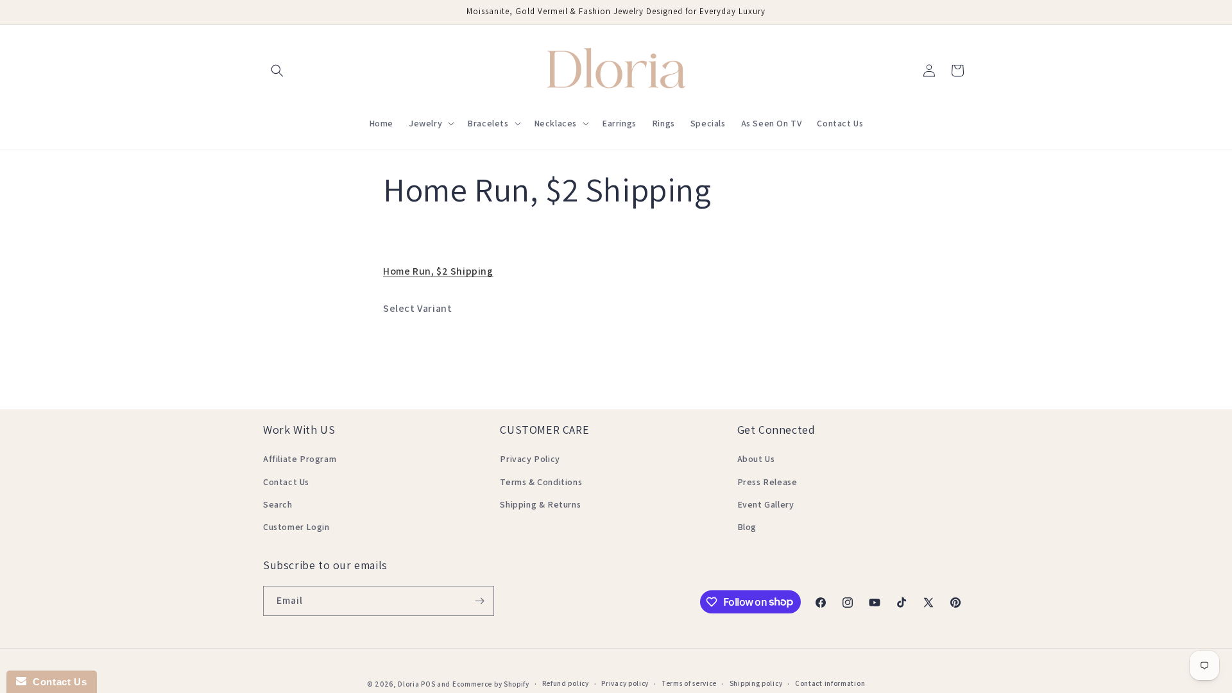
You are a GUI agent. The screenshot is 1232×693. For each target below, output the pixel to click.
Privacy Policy (530, 459)
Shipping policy (756, 683)
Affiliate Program (299, 459)
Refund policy (565, 683)
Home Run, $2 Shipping (438, 271)
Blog (747, 527)
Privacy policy (625, 683)
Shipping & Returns (540, 504)
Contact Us (286, 482)
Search (278, 504)
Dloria (408, 684)
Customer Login (296, 527)
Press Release (767, 482)
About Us (756, 459)
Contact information (830, 683)
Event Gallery (765, 504)
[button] (277, 70)
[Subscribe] (479, 601)
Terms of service (689, 683)
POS (428, 684)
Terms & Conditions (541, 482)
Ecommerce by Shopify (490, 684)
